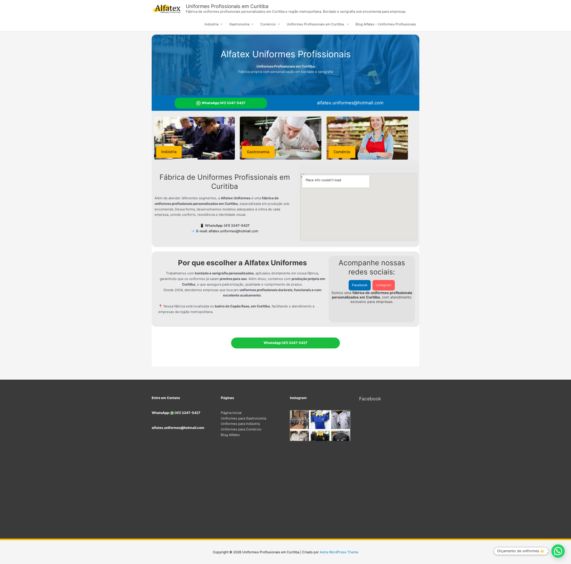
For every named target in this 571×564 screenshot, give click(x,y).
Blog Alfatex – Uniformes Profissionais (386, 24)
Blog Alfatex (230, 435)
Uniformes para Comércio (241, 429)
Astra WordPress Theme (339, 552)
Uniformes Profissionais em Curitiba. (316, 24)
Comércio (268, 24)
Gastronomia (239, 24)
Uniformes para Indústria (240, 424)
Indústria (211, 24)
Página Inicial (231, 413)
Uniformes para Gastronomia (243, 418)
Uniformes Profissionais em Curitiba (227, 6)
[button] (360, 285)
